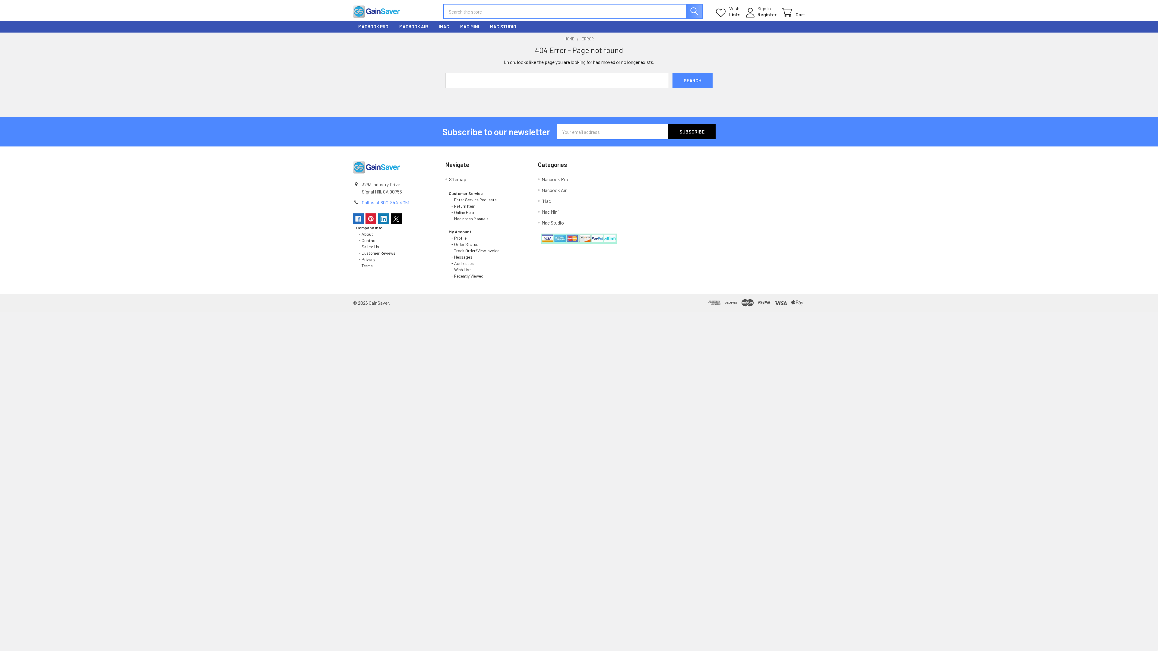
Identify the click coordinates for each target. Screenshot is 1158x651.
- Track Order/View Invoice (474, 250)
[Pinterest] (370, 218)
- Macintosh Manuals (469, 218)
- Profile (458, 238)
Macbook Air (413, 26)
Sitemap (457, 179)
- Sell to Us (367, 246)
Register (767, 14)
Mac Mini (469, 26)
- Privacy (365, 259)
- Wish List (460, 269)
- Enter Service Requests (473, 199)
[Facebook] (358, 218)
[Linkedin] (383, 218)
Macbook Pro (373, 26)
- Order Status (463, 244)
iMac (444, 26)
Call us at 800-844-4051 (385, 202)
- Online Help (462, 212)
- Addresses (461, 263)
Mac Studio (503, 26)
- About (364, 234)
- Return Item (462, 206)
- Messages (460, 256)
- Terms (365, 265)
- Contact (366, 240)
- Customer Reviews (375, 253)
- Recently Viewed (466, 275)
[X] (396, 218)
